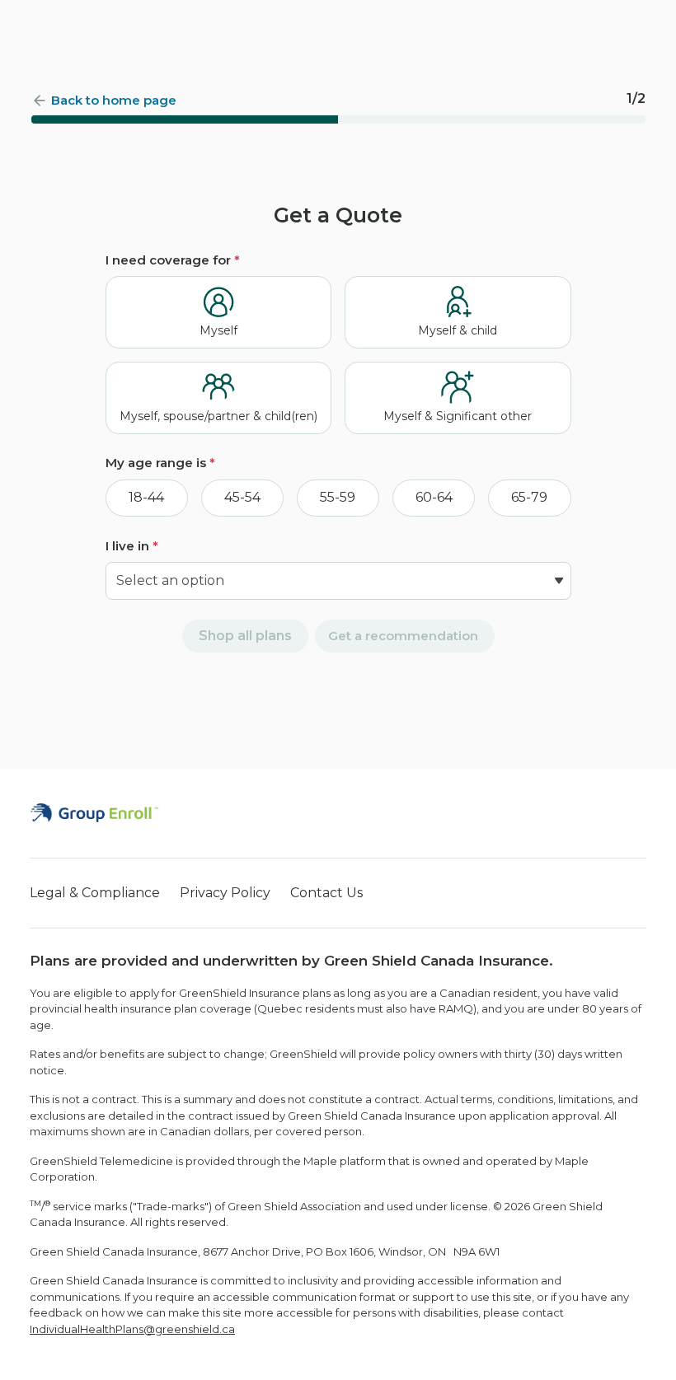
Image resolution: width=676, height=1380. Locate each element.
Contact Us (326, 893)
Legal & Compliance (95, 893)
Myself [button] (218, 330)
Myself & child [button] (457, 330)
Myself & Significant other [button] (457, 416)
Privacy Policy (225, 893)
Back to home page (113, 100)
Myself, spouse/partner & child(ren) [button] (218, 416)
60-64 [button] (434, 497)
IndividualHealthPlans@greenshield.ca (132, 1329)
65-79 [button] (529, 497)
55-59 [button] (337, 497)
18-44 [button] (146, 497)
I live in (132, 546)
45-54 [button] (242, 497)
